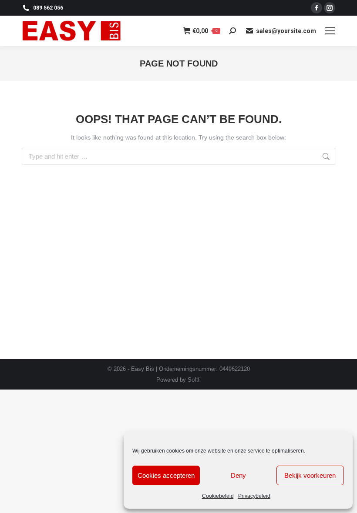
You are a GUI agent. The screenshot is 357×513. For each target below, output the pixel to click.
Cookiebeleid (218, 496)
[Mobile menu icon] (330, 31)
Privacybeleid (254, 496)
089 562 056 (48, 8)
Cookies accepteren (166, 475)
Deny (238, 475)
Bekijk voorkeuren (310, 475)
